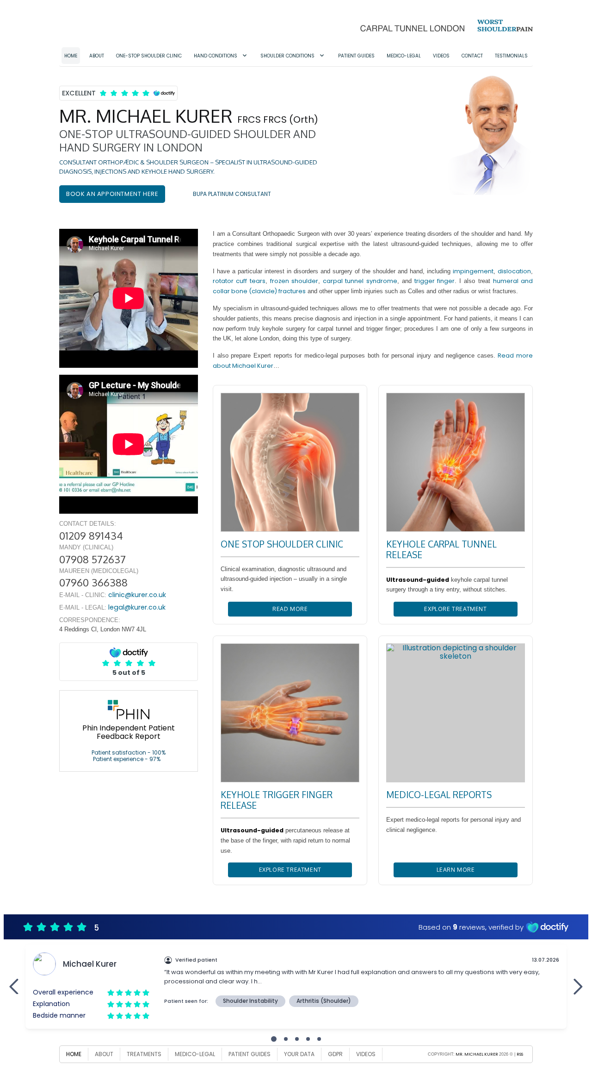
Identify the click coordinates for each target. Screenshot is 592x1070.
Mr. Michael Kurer (477, 1054)
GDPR (335, 1054)
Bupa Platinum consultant (232, 194)
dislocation (514, 271)
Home (70, 55)
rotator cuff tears (239, 281)
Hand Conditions (215, 55)
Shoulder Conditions (287, 55)
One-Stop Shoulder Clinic (149, 55)
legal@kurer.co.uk (137, 607)
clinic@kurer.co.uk (137, 594)
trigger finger (434, 281)
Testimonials (511, 55)
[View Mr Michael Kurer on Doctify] (118, 93)
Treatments (144, 1054)
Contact (472, 55)
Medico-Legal (404, 55)
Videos (441, 55)
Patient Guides (356, 55)
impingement (473, 271)
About (96, 55)
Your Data (299, 1054)
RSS (520, 1054)
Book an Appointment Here (112, 193)
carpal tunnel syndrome (360, 281)
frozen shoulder (294, 281)
